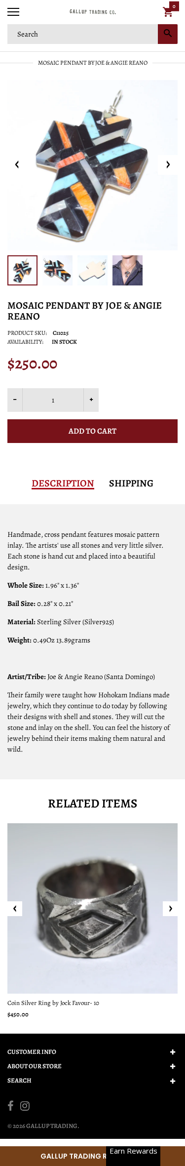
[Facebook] (10, 1107)
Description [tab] (63, 483)
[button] (92, 1156)
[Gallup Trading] (92, 12)
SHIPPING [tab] (131, 483)
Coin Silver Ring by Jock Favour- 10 (53, 1003)
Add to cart (92, 431)
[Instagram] (25, 1107)
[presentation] (14, 908)
